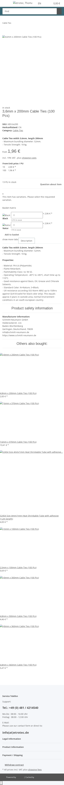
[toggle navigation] (6, 3)
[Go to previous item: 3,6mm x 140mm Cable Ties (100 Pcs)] (13, 23)
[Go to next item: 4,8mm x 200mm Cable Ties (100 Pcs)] (19, 23)
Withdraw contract (14, 764)
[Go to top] (1, 783)
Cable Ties (18, 130)
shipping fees (35, 769)
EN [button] (40, 3)
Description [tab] (26, 240)
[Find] (59, 11)
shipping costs (29, 157)
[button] (46, 3)
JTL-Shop (20, 777)
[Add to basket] (4, 33)
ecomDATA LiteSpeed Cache (46, 777)
